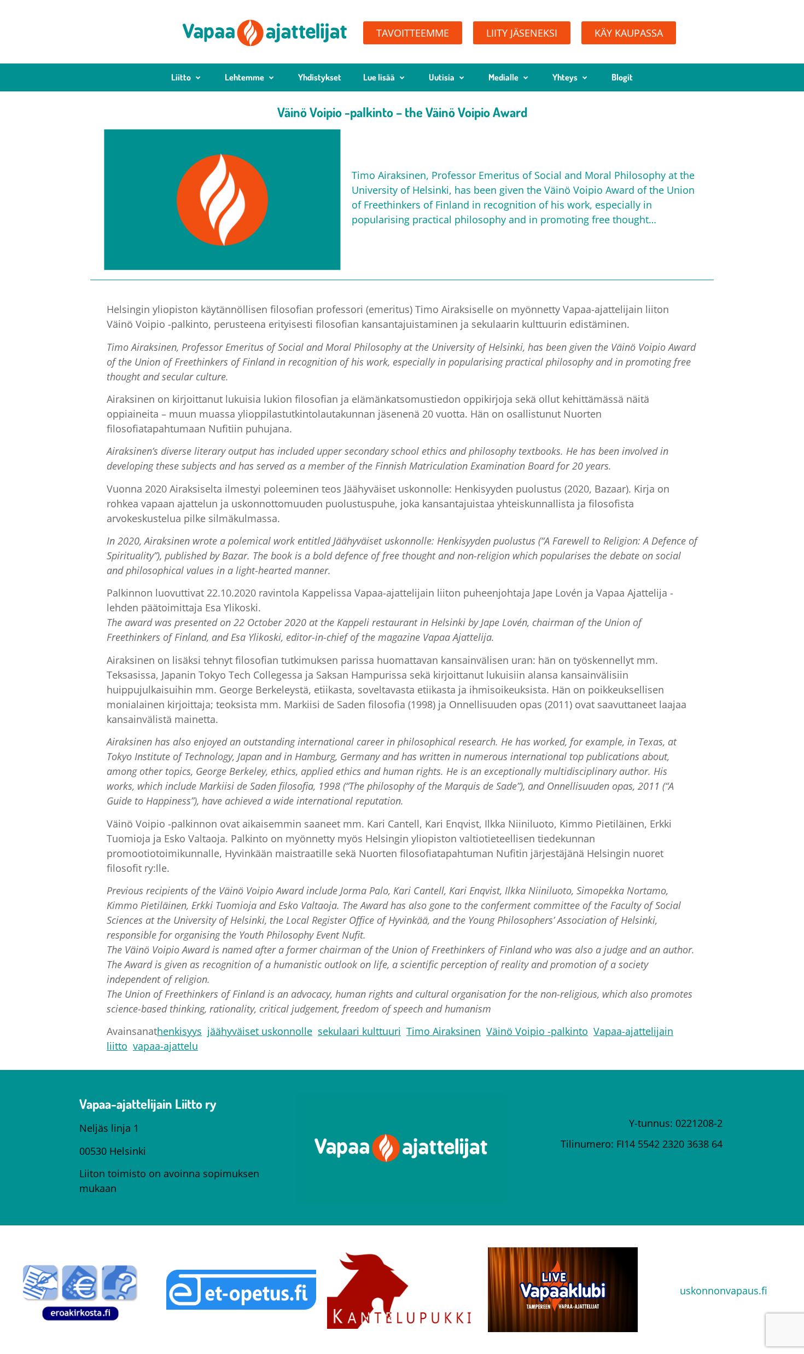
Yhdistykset (319, 77)
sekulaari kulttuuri (359, 1031)
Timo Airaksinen (443, 1031)
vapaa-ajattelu (165, 1045)
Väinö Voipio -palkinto (537, 1031)
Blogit (622, 77)
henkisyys (179, 1031)
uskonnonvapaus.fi (723, 1290)
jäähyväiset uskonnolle (259, 1031)
